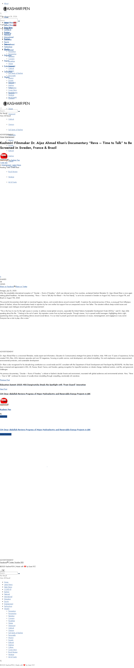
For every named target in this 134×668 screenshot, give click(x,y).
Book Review (12, 92)
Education (8, 55)
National (7, 35)
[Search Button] (19, 111)
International (9, 37)
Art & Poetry (12, 97)
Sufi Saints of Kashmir (15, 73)
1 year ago (4, 162)
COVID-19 (7, 30)
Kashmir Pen (15, 160)
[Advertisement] (51, 128)
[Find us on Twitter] (1, 13)
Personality (12, 75)
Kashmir (7, 32)
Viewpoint (11, 114)
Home (6, 17)
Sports (6, 42)
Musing (10, 140)
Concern (11, 59)
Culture (10, 88)
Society (10, 80)
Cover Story (12, 90)
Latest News (10, 22)
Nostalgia (11, 61)
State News (8, 27)
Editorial (11, 150)
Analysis (11, 85)
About (6, 3)
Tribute (10, 109)
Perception (12, 51)
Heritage (11, 95)
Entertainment (9, 44)
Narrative (11, 56)
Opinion (11, 71)
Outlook (11, 119)
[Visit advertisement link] (23, 466)
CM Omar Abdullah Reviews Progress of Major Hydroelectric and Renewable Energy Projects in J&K (45, 429)
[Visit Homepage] (16, 11)
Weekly (6, 49)
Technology (8, 72)
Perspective (12, 54)
